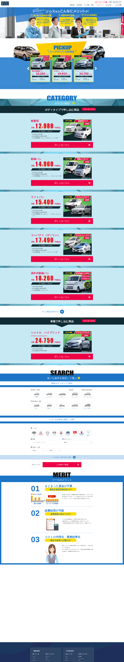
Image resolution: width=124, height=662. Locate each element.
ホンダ (34, 660)
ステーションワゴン (87, 396)
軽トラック (62, 408)
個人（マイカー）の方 (100, 2)
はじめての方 (108, 4)
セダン (62, 396)
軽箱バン (49, 408)
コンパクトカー (49, 396)
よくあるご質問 (118, 4)
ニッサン (34, 658)
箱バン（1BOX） (87, 408)
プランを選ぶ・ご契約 (89, 4)
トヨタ (34, 656)
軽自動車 (36, 396)
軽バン (36, 408)
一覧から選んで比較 (88, 109)
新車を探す (72, 4)
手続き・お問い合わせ (114, 2)
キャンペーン (99, 4)
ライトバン (74, 408)
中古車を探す (79, 4)
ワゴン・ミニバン (74, 396)
